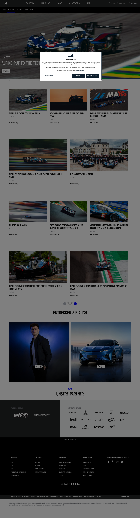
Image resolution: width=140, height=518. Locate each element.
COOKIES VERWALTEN (49, 75)
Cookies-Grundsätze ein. (79, 70)
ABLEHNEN (78, 75)
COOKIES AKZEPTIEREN (92, 75)
